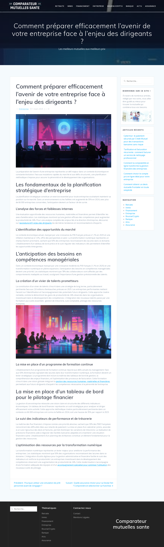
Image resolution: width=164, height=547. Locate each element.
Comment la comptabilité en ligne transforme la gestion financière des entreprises (136, 166)
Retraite (59, 6)
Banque (130, 6)
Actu (139, 6)
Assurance (150, 6)
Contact (76, 513)
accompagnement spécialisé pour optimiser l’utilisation (82, 465)
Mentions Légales (81, 517)
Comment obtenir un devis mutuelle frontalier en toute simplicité (136, 187)
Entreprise (98, 6)
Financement (83, 6)
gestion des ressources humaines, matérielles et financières (83, 381)
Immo (70, 6)
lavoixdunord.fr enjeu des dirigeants (35, 223)
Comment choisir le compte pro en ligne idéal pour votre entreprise (136, 176)
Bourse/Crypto (115, 6)
